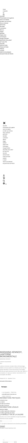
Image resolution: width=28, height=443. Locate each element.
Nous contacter (4, 23)
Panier (4, 9)
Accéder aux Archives (5, 21)
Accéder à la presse (4, 405)
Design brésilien (4, 38)
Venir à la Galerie (4, 19)
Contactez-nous (3, 400)
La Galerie (2, 402)
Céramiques (3, 37)
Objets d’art (3, 35)
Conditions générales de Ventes (7, 412)
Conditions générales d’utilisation (7, 411)
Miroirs (2, 30)
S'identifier (5, 11)
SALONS (2, 43)
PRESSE (2, 49)
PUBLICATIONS (4, 47)
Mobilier (2, 33)
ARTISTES (2, 25)
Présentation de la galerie (7, 18)
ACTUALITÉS (3, 42)
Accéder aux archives (5, 403)
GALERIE (2, 16)
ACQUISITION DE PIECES (6, 54)
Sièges (2, 31)
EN (3, 12)
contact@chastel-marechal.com (9, 394)
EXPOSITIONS (3, 45)
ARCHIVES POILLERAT (6, 40)
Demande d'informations (6, 381)
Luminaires (3, 28)
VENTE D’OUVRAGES (5, 52)
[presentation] (15, 442)
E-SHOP (2, 50)
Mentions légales (4, 409)
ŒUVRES (2, 26)
